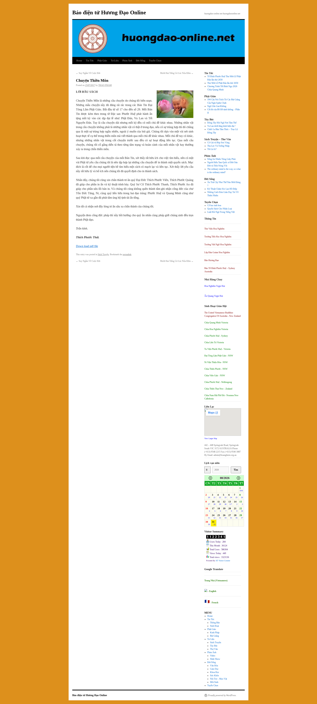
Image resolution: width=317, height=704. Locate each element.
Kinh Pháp (214, 632)
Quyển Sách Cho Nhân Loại (219, 208)
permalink (127, 254)
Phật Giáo (102, 60)
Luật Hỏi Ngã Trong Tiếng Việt (221, 212)
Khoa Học (214, 672)
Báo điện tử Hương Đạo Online (109, 12)
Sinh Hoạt (214, 626)
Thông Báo (215, 622)
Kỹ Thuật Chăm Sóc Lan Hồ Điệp (222, 189)
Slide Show (215, 659)
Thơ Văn (214, 649)
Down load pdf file (87, 246)
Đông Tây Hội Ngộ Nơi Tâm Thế (221, 122)
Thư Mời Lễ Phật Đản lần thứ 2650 (222, 83)
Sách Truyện (103, 254)
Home (79, 60)
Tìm (236, 469)
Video (212, 655)
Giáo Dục (214, 669)
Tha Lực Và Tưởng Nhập (218, 146)
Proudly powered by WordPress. (222, 695)
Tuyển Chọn (155, 60)
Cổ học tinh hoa (214, 205)
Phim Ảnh (127, 60)
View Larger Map (210, 438)
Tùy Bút (213, 645)
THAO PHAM (105, 85)
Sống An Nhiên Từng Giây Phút (221, 159)
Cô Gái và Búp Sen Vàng (218, 142)
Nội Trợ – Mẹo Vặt (218, 679)
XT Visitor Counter (223, 561)
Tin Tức (90, 60)
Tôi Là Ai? (211, 149)
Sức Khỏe (214, 675)
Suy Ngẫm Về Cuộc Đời (88, 73)
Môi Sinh (214, 682)
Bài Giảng (214, 636)
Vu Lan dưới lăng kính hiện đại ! (221, 126)
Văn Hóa (214, 665)
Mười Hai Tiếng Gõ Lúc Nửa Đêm (176, 73)
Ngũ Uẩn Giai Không (216, 106)
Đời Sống (140, 60)
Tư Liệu (115, 60)
